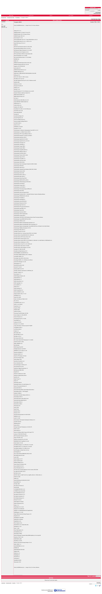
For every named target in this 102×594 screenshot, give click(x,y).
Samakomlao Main (10, 17)
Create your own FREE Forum (47, 589)
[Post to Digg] (98, 585)
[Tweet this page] (96, 585)
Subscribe (98, 582)
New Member (98, 12)
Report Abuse (50, 591)
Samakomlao (3, 17)
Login (99, 10)
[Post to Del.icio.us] (100, 585)
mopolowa (3, 21)
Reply (99, 19)
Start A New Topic (94, 19)
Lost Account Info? (97, 13)
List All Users (31, 15)
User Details (71, 15)
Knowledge (18, 17)
